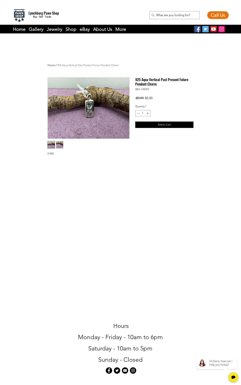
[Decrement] (138, 113)
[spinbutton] (143, 113)
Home (51, 65)
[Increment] (148, 113)
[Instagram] (221, 29)
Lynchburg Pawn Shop (44, 13)
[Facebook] (197, 29)
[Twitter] (205, 29)
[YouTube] (213, 29)
